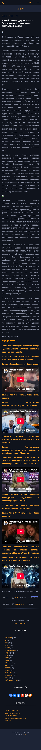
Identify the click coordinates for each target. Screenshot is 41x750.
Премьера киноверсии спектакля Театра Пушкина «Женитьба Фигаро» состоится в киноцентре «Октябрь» (20, 349)
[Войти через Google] (26, 695)
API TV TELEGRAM (11, 711)
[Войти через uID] (11, 695)
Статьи (11, 16)
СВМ (6, 643)
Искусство (8, 638)
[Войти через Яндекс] (22, 695)
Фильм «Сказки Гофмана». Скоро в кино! (20, 364)
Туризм (7, 645)
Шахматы (8, 662)
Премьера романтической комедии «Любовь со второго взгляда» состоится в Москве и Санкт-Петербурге (20, 550)
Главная (5, 16)
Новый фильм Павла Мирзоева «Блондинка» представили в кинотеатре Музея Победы (20, 498)
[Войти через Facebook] (18, 695)
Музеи (7, 655)
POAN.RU (8, 721)
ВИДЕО (7, 653)
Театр (7, 658)
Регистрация (18, 623)
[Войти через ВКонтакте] (14, 695)
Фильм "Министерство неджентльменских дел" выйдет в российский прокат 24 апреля (20, 450)
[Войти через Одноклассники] (30, 695)
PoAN (17, 598)
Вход (25, 623)
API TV (21, 9)
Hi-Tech (7, 648)
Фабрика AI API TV (11, 680)
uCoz (24, 734)
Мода (7, 660)
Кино (17, 16)
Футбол (7, 668)
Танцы (7, 678)
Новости (7, 670)
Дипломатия (9, 675)
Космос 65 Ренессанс (12, 713)
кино (22, 604)
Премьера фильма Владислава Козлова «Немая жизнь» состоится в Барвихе (20, 439)
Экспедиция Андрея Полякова (15, 718)
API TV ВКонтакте (11, 716)
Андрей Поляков (10, 650)
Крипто (7, 665)
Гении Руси (8, 672)
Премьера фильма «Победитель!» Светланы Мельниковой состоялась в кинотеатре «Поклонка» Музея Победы (20, 461)
